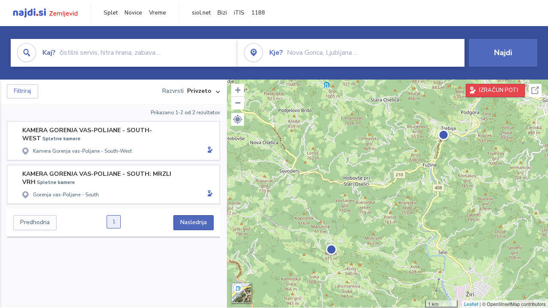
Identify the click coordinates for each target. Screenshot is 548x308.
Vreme (157, 13)
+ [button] (238, 90)
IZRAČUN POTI (498, 90)
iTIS (239, 13)
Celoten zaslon (535, 90)
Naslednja (193, 222)
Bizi (222, 13)
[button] (237, 119)
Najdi (503, 52)
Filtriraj (22, 91)
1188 (258, 13)
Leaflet (471, 303)
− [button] (238, 103)
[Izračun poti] (208, 150)
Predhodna (35, 222)
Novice (133, 13)
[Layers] (241, 293)
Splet (111, 13)
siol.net (201, 13)
